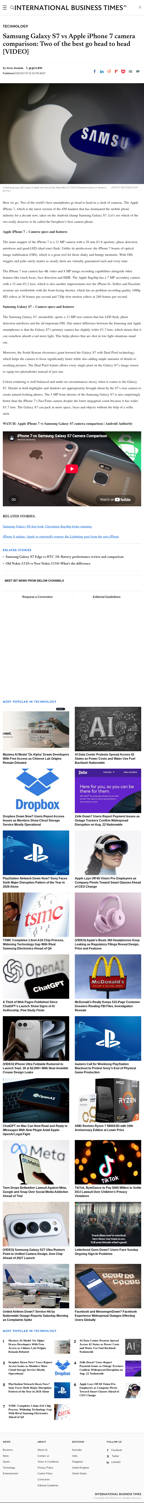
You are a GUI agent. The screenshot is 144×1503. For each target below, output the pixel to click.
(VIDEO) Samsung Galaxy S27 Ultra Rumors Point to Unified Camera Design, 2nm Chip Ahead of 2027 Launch (34, 1254)
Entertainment (10, 1473)
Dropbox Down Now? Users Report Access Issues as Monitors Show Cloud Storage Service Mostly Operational (33, 820)
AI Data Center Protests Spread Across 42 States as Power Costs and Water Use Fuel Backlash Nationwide (105, 758)
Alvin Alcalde (15, 68)
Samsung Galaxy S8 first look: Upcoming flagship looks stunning (47, 526)
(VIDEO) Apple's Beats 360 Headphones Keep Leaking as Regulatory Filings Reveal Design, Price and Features (107, 944)
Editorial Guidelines (107, 597)
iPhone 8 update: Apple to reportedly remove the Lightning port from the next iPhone (61, 536)
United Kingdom (80, 1467)
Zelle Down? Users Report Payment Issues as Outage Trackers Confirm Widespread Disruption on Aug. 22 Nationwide (107, 820)
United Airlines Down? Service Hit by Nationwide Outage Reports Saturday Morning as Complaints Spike (35, 1315)
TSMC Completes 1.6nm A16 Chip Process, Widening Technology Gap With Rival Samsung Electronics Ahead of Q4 (33, 944)
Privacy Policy (45, 1467)
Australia (77, 1449)
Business (8, 1449)
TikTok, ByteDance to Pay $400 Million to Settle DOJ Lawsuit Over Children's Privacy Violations (108, 1192)
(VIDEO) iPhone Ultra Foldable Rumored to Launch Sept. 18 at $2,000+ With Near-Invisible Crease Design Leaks (35, 1068)
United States (79, 1473)
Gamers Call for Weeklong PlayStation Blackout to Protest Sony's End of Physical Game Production (105, 1068)
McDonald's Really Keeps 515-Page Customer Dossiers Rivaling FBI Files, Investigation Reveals (107, 1006)
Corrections (44, 1479)
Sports (6, 1461)
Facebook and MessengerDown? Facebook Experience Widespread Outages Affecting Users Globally (106, 1315)
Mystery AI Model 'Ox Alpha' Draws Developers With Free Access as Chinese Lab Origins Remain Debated (36, 758)
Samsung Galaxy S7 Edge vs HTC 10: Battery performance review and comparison (65, 557)
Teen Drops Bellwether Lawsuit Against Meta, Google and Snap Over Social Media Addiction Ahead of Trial (35, 1192)
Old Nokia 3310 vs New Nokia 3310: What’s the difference (48, 564)
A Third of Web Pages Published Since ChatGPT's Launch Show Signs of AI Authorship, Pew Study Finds (30, 1006)
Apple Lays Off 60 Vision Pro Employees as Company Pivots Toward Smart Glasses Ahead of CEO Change (108, 882)
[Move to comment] (137, 71)
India (74, 1455)
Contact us (43, 1455)
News (6, 1455)
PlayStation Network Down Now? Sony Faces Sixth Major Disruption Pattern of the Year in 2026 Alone (35, 882)
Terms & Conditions (48, 1461)
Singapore (77, 1461)
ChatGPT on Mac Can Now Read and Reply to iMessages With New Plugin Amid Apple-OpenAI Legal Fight (35, 1130)
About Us (43, 1449)
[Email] (130, 71)
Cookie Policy (45, 1473)
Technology (9, 1467)
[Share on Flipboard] (116, 71)
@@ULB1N (35, 68)
